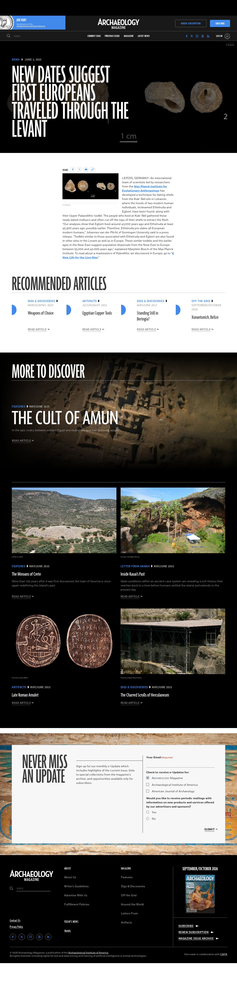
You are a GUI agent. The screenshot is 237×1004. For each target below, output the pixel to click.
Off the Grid (129, 895)
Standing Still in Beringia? (147, 316)
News (15, 59)
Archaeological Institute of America (175, 785)
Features (127, 877)
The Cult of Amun (65, 418)
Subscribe (220, 23)
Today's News (71, 922)
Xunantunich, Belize (205, 317)
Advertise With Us (75, 895)
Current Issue (94, 36)
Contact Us (15, 921)
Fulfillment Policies (76, 904)
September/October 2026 (200, 869)
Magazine (167, 778)
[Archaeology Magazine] (31, 881)
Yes (154, 812)
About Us (70, 877)
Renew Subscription (191, 23)
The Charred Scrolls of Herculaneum (145, 695)
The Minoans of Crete (26, 574)
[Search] (8, 36)
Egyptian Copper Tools (97, 313)
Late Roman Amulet (25, 695)
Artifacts (126, 922)
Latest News (144, 36)
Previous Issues (112, 36)
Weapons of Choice (41, 313)
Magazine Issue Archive (196, 938)
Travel (67, 931)
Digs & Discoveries (133, 886)
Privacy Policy (16, 927)
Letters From (129, 913)
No (154, 819)
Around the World (132, 904)
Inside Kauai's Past (133, 574)
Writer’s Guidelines (76, 886)
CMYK (223, 954)
